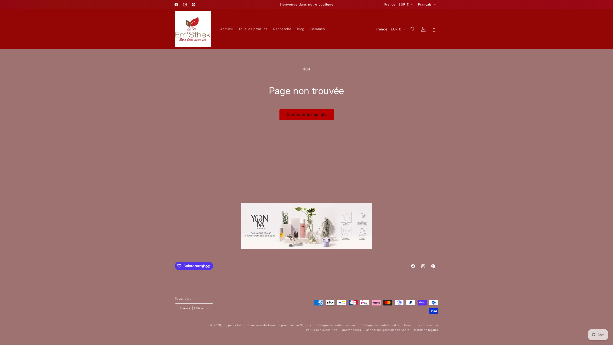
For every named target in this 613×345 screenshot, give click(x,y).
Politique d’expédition (321, 330)
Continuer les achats (307, 114)
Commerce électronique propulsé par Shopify (279, 325)
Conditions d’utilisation (421, 325)
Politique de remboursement (336, 325)
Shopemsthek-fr (234, 325)
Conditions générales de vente (387, 330)
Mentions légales (426, 330)
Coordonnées (351, 330)
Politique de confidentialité (380, 325)
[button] (413, 29)
